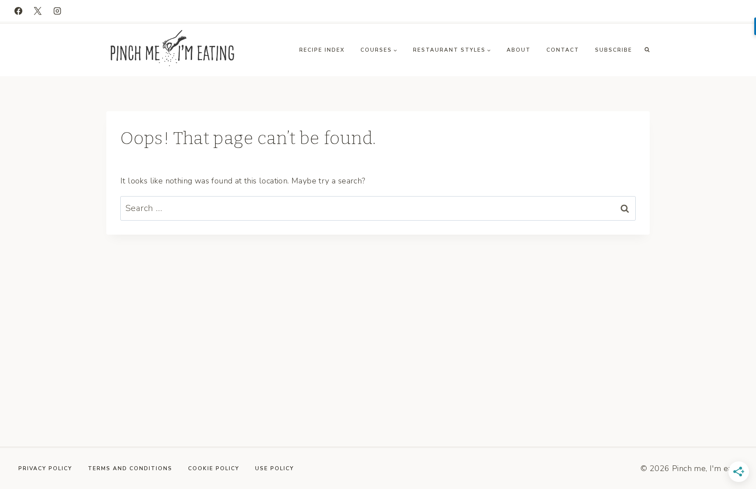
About (519, 49)
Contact (562, 49)
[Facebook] (18, 11)
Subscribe (613, 49)
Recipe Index (322, 49)
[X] (38, 11)
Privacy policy (45, 468)
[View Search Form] (647, 50)
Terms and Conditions (130, 468)
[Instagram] (57, 11)
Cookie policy (213, 468)
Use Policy (274, 468)
